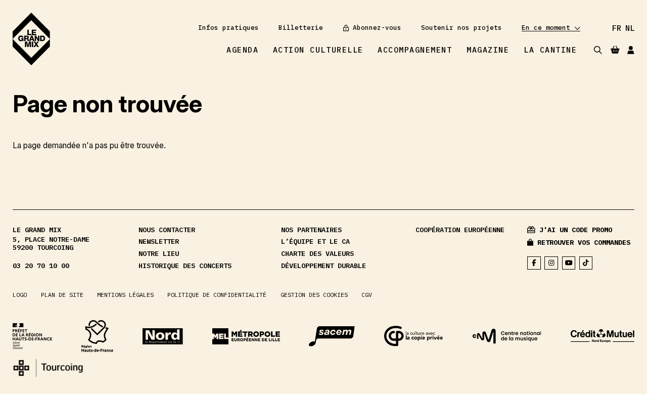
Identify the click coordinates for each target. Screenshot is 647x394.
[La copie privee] (413, 336)
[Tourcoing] (48, 368)
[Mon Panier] (615, 50)
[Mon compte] (630, 50)
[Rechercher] (598, 50)
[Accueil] (31, 39)
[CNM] (507, 336)
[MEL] (246, 336)
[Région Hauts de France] (97, 336)
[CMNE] (602, 336)
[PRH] (32, 336)
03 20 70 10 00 (41, 266)
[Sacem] (332, 336)
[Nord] (163, 336)
